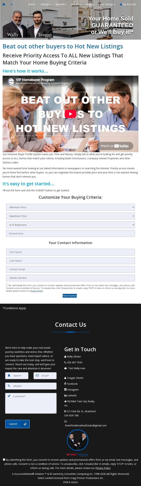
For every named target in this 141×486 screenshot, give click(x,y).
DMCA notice (70, 482)
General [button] (60, 4)
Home (31, 4)
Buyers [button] (75, 4)
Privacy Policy (36, 291)
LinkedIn (72, 395)
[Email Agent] (5, 4)
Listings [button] (44, 4)
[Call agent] (10, 4)
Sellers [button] (89, 4)
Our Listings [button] (106, 4)
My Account (129, 4)
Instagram (73, 389)
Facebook (72, 383)
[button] (70, 295)
